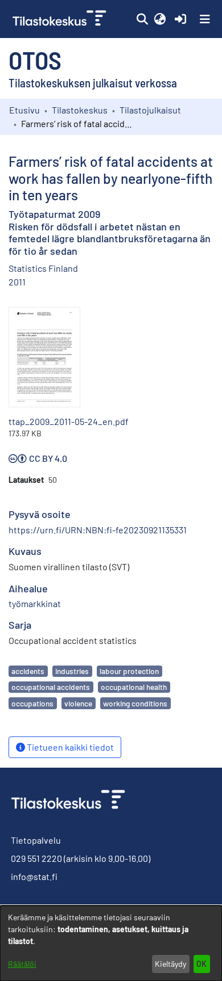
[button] (142, 19)
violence (78, 703)
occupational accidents (50, 687)
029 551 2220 (36, 858)
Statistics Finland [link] (43, 268)
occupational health (134, 687)
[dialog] (111, 943)
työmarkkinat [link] (35, 603)
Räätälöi (22, 964)
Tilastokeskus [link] (80, 109)
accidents (27, 671)
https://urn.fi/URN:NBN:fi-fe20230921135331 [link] (98, 529)
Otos (35, 59)
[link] (61, 19)
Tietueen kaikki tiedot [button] (69, 747)
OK (201, 964)
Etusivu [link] (24, 109)
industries (72, 671)
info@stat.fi (34, 876)
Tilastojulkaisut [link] (150, 109)
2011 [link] (17, 281)
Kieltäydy (170, 964)
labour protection (129, 671)
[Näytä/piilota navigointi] (204, 19)
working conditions (135, 703)
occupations (32, 703)
